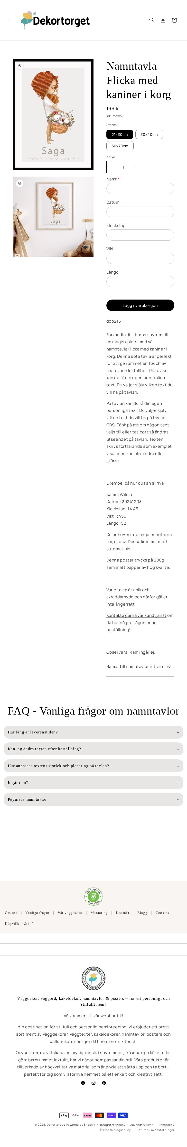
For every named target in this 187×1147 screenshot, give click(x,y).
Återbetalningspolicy (115, 1130)
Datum (113, 202)
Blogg (142, 912)
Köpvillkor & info (20, 923)
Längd (112, 272)
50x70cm (120, 145)
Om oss (11, 912)
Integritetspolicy (112, 1125)
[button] (10, 20)
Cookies (162, 912)
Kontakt (122, 912)
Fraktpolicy (166, 1125)
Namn (113, 179)
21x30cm (120, 134)
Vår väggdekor (70, 912)
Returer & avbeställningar (155, 1130)
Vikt (110, 249)
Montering (99, 912)
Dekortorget (56, 1124)
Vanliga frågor (37, 912)
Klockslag (116, 225)
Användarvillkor (141, 1125)
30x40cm (149, 134)
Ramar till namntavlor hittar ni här (139, 666)
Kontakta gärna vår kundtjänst (136, 615)
